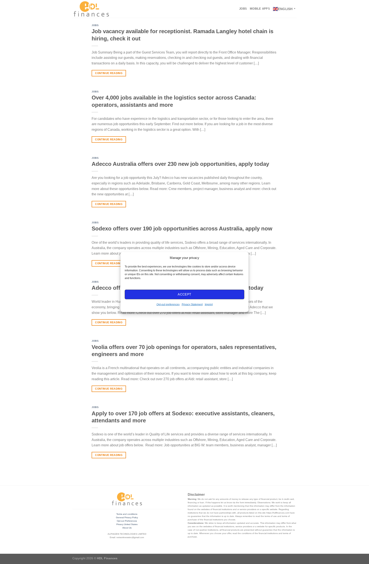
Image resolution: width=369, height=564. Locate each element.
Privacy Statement (192, 304)
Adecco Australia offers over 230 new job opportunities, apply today (180, 164)
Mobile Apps (260, 8)
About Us (127, 528)
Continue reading (108, 73)
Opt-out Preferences (127, 521)
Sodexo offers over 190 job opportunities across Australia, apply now (182, 229)
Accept (184, 294)
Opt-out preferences (168, 304)
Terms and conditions (126, 514)
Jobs (243, 8)
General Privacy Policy (127, 517)
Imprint (209, 304)
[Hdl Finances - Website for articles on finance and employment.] (91, 9)
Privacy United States (127, 524)
